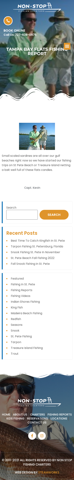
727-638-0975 (25, 35)
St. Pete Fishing (21, 336)
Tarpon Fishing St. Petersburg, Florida (37, 246)
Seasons (16, 325)
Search (11, 207)
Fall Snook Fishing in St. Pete (30, 264)
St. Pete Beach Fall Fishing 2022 (32, 258)
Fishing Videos (20, 296)
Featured (17, 278)
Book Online (14, 30)
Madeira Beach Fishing (26, 313)
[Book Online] (8, 20)
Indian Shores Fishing (25, 302)
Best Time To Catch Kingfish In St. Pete (38, 241)
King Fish (17, 307)
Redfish (16, 319)
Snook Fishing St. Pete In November (35, 252)
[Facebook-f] (32, 436)
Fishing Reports (21, 290)
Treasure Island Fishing (27, 348)
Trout (14, 354)
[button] (67, 46)
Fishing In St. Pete (23, 284)
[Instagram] (42, 436)
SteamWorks (48, 472)
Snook (15, 330)
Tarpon (16, 342)
